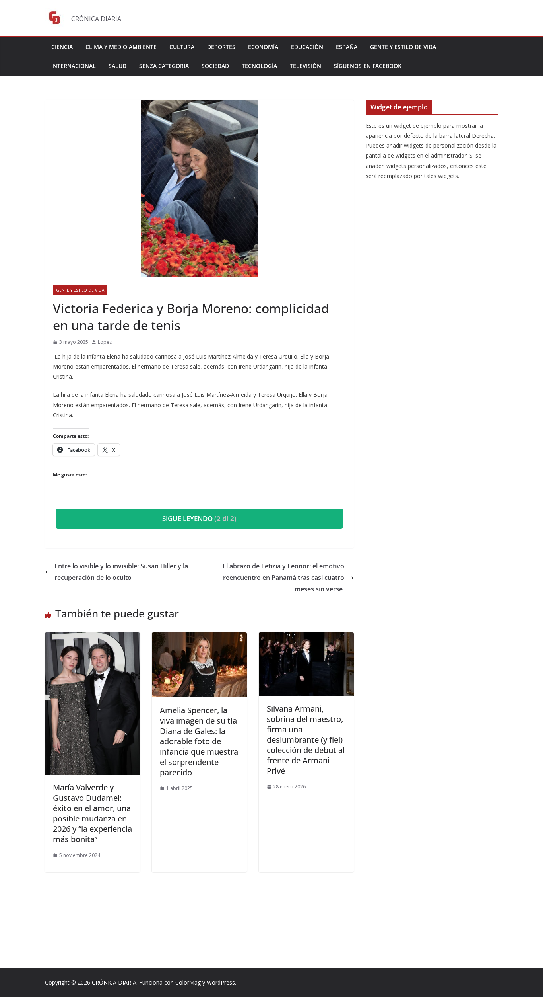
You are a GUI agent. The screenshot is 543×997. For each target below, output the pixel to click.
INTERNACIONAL (73, 66)
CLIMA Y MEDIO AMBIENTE (121, 47)
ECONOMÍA (263, 47)
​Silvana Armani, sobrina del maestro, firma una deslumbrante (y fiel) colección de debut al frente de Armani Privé (306, 739)
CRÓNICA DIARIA (114, 982)
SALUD (117, 66)
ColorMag (188, 982)
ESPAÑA (346, 47)
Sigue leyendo (199, 518)
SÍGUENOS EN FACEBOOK (367, 66)
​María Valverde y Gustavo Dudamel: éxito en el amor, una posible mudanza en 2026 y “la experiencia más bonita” (92, 813)
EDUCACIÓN (307, 47)
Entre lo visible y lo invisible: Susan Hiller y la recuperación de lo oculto (121, 572)
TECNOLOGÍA (259, 66)
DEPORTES (221, 47)
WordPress (221, 982)
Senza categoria (164, 66)
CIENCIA (62, 47)
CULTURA (181, 47)
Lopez (105, 342)
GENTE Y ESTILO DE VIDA (403, 47)
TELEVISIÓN (305, 66)
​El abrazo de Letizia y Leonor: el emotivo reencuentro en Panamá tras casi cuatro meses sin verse (283, 577)
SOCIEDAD (215, 66)
